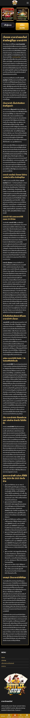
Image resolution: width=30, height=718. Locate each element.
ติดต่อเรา (27, 717)
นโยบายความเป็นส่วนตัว (7, 663)
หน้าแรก (3, 716)
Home (3, 657)
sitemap (3, 660)
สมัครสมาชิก (15, 717)
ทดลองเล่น (21, 717)
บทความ (3, 666)
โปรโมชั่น (9, 717)
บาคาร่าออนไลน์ (16, 57)
